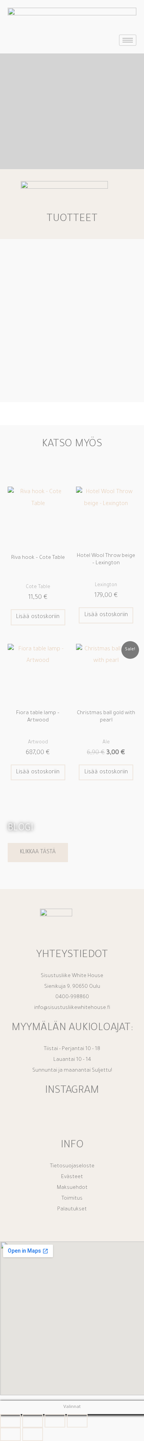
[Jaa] (55, 1421)
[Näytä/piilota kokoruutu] (32, 1421)
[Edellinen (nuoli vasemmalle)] (10, 1434)
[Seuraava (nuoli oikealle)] (32, 1434)
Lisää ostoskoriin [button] (38, 617)
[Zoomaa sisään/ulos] (10, 1421)
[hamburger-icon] (127, 40)
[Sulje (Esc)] (77, 1421)
